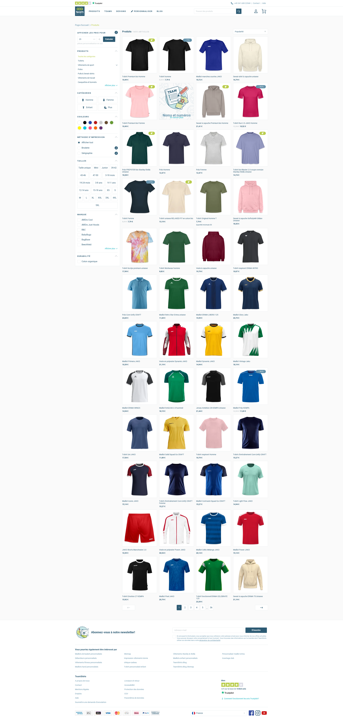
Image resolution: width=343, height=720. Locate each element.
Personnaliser (143, 11)
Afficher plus (110, 85)
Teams (108, 11)
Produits (94, 11)
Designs (121, 11)
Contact (256, 3)
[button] (176, 101)
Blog (160, 11)
